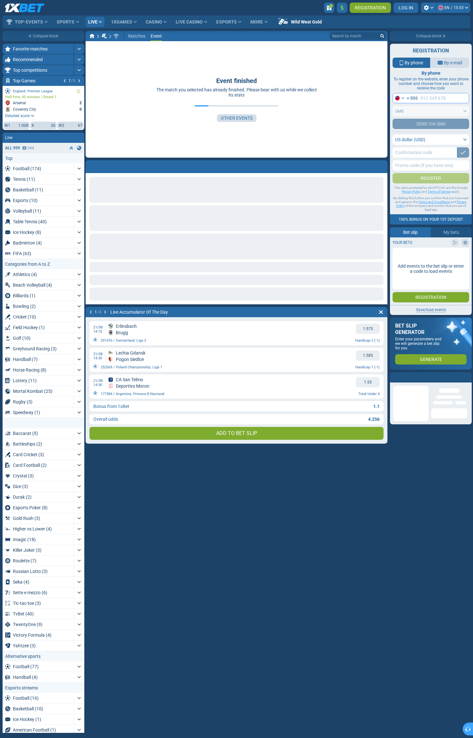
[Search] (382, 36)
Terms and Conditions (434, 202)
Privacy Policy (411, 191)
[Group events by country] (79, 148)
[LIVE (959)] (92, 36)
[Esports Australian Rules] (104, 36)
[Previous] (64, 80)
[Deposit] (342, 8)
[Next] (79, 80)
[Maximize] (79, 49)
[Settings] (428, 8)
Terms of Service (439, 191)
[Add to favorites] (78, 91)
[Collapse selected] (71, 148)
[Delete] (381, 165)
